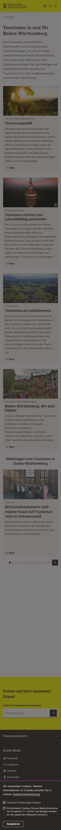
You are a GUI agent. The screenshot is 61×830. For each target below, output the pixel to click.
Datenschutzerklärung (26, 794)
